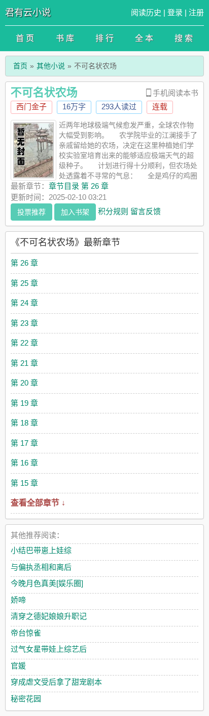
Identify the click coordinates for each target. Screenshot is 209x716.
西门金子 (31, 106)
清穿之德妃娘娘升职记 (49, 616)
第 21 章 (24, 363)
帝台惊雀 (26, 632)
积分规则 (113, 210)
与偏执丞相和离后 (41, 567)
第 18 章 (24, 422)
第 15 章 (24, 483)
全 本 (144, 38)
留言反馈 (145, 210)
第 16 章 (24, 462)
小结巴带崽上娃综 (41, 550)
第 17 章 (24, 443)
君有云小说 (28, 13)
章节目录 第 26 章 (79, 186)
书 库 (65, 38)
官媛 (18, 665)
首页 (20, 66)
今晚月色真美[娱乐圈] (47, 583)
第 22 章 (24, 343)
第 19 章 (24, 403)
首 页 (25, 38)
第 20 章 (24, 382)
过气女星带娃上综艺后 (49, 649)
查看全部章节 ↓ (38, 502)
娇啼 (18, 600)
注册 (196, 12)
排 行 (104, 38)
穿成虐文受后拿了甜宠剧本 (56, 682)
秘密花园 (26, 698)
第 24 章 (24, 303)
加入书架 (75, 212)
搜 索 (184, 38)
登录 (175, 12)
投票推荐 (31, 212)
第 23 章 (24, 323)
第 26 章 (24, 263)
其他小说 (51, 66)
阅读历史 (146, 12)
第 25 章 (24, 283)
